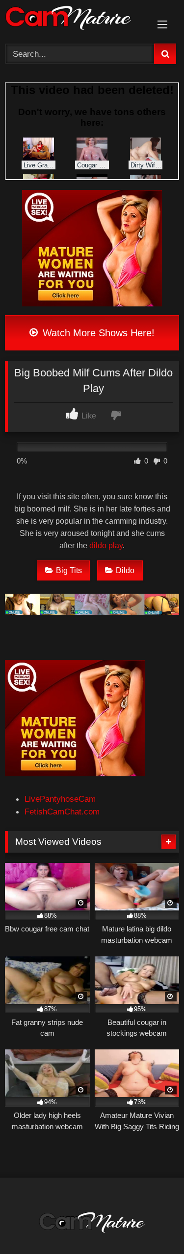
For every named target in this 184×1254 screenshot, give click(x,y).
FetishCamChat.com (62, 811)
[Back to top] (152, 1224)
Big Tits (69, 570)
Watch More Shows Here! (97, 332)
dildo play (106, 545)
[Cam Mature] (75, 20)
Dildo (125, 570)
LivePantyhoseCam (60, 799)
